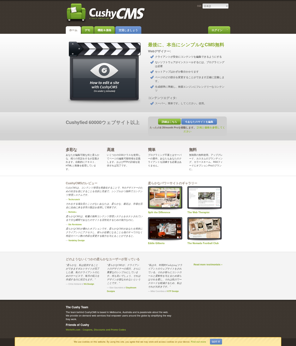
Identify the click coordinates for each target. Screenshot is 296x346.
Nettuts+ (72, 211)
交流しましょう (128, 30)
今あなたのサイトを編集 (199, 122)
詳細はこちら (169, 122)
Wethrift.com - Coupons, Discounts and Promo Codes (96, 329)
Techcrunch (74, 199)
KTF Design (173, 291)
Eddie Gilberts (156, 243)
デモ (87, 30)
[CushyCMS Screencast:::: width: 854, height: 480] (104, 103)
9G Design (89, 283)
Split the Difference (159, 212)
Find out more (198, 341)
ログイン (217, 30)
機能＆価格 (104, 30)
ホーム (73, 30)
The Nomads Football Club (203, 243)
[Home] (106, 22)
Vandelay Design (76, 240)
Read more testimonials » (208, 264)
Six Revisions (75, 224)
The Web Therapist (198, 212)
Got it (216, 341)
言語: (199, 5)
